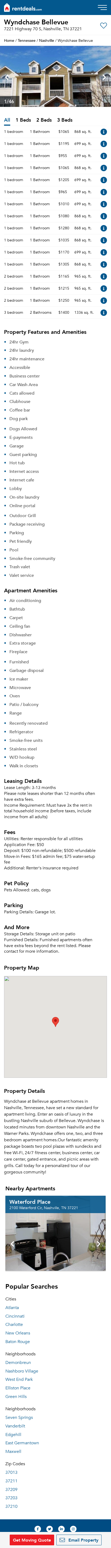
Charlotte (14, 1324)
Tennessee (27, 40)
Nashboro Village (21, 1371)
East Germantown (22, 1443)
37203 (11, 1498)
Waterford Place (29, 1201)
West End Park (19, 1379)
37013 (11, 1472)
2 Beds (44, 120)
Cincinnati (15, 1316)
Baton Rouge (17, 1341)
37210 (11, 1506)
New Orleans (17, 1333)
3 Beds (64, 120)
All (7, 120)
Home (9, 40)
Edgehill (13, 1434)
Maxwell (13, 1451)
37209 (11, 1489)
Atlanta (12, 1307)
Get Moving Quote (32, 1539)
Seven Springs (19, 1417)
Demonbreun (18, 1362)
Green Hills (16, 1396)
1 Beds (23, 120)
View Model (103, 132)
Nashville (46, 40)
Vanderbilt (15, 1426)
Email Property (82, 1539)
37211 (11, 1481)
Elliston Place (17, 1388)
